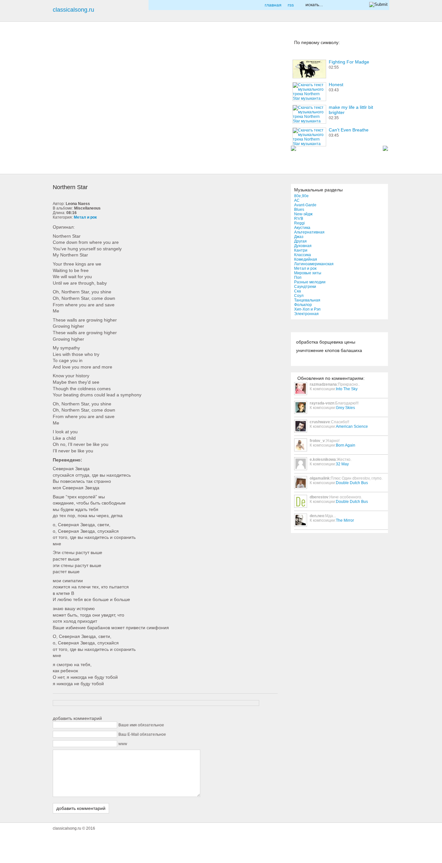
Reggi (299, 223)
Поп (298, 277)
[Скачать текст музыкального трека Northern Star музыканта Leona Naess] (64, 144)
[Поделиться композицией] (64, 96)
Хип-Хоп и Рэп (307, 309)
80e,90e (301, 196)
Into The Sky (347, 389)
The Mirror (345, 520)
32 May (342, 464)
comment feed (64, 120)
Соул (299, 295)
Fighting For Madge (349, 61)
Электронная (306, 314)
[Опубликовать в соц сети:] (64, 48)
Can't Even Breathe (349, 129)
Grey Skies (345, 407)
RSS (291, 4)
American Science (352, 426)
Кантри (300, 250)
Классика (302, 255)
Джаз (299, 236)
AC (297, 200)
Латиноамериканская (314, 264)
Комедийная (305, 259)
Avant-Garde (305, 205)
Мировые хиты (307, 273)
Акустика (302, 227)
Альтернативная (309, 232)
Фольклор (303, 304)
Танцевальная (307, 300)
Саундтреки (305, 286)
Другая (300, 241)
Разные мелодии (310, 282)
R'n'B (298, 218)
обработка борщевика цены (325, 342)
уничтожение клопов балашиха (329, 350)
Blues (299, 209)
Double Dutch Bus (352, 483)
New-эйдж (303, 214)
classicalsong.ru (73, 9)
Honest (336, 84)
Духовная (303, 246)
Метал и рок (305, 268)
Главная (273, 4)
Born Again (345, 445)
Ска (297, 291)
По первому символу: (317, 42)
